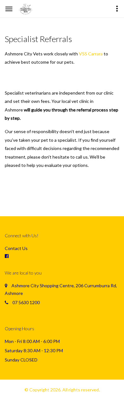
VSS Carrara (91, 53)
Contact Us (16, 248)
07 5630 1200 (26, 302)
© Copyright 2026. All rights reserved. (62, 389)
